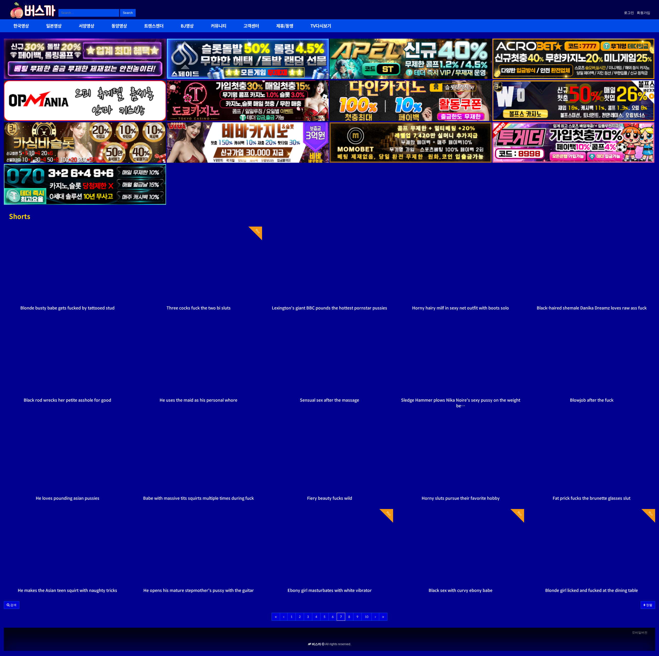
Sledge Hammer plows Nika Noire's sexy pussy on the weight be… (460, 403)
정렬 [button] (648, 605)
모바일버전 (639, 632)
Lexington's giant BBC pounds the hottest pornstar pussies (329, 308)
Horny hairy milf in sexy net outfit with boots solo (460, 308)
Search (128, 13)
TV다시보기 (320, 26)
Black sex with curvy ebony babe (460, 590)
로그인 (629, 13)
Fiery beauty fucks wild (329, 498)
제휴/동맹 (284, 26)
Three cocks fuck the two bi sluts (199, 308)
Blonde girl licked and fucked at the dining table (591, 590)
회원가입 (643, 13)
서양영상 (86, 26)
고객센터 (251, 26)
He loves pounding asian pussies (67, 498)
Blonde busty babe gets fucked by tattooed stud (67, 308)
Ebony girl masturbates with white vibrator (330, 590)
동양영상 (119, 26)
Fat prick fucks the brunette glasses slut (591, 498)
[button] (11, 605)
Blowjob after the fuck (591, 400)
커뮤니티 (218, 26)
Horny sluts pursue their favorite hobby (461, 498)
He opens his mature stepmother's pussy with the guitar (198, 590)
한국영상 (21, 26)
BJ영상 (187, 26)
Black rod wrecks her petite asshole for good (67, 400)
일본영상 (54, 26)
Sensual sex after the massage (329, 400)
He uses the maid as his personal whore (198, 400)
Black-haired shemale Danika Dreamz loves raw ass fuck (592, 308)
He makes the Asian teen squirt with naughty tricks (67, 590)
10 (366, 617)
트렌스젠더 (153, 26)
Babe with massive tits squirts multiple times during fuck (198, 498)
